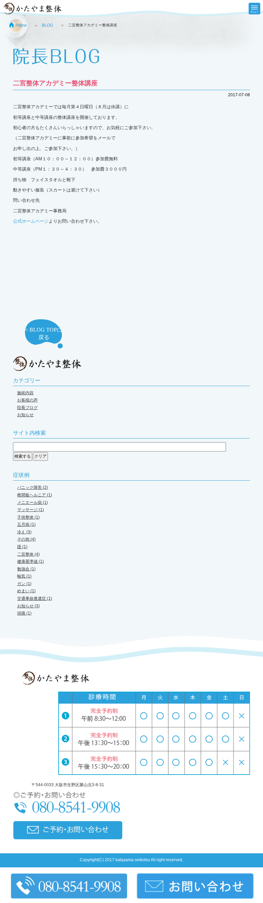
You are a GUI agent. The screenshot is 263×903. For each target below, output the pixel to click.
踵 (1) (22, 546)
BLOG (47, 25)
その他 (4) (26, 539)
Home (21, 25)
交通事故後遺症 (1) (34, 598)
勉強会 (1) (26, 569)
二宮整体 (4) (28, 554)
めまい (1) (26, 591)
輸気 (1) (24, 576)
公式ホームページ (31, 221)
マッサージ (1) (30, 509)
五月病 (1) (26, 524)
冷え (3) (24, 532)
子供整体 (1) (28, 517)
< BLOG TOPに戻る (43, 333)
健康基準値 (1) (30, 561)
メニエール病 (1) (32, 502)
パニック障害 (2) (32, 487)
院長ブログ (27, 407)
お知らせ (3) (28, 606)
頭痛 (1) (24, 613)
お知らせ (25, 414)
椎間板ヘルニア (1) (34, 495)
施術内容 (25, 393)
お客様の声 (27, 400)
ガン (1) (24, 583)
